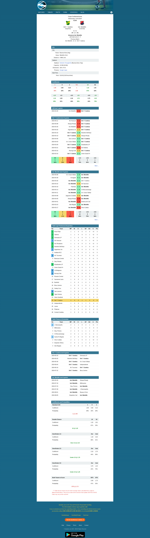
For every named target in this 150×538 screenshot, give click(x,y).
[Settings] (111, 12)
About (80, 525)
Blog (82, 12)
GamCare (85, 515)
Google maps (63, 70)
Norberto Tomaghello (65, 63)
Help (63, 525)
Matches (41, 12)
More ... (97, 165)
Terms (74, 525)
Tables (50, 12)
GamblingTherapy (76, 515)
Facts (58, 12)
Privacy (68, 525)
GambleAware (65, 515)
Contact (86, 525)
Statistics (73, 12)
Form (65, 12)
